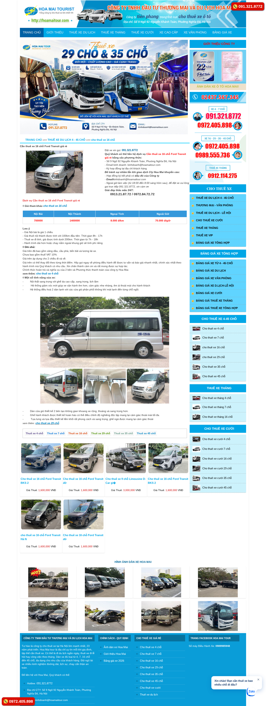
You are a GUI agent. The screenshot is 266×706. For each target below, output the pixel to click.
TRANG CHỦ (32, 32)
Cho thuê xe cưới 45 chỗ (217, 487)
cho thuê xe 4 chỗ (47, 273)
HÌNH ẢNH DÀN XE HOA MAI (133, 561)
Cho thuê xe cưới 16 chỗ (217, 458)
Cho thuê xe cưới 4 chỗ (216, 439)
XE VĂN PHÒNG (195, 32)
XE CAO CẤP (168, 32)
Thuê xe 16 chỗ (77, 433)
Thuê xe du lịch (149, 694)
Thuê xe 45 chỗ (146, 433)
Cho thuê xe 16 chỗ (151, 660)
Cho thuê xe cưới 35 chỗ (217, 477)
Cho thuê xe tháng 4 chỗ (216, 397)
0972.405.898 (21, 701)
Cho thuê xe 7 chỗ (213, 337)
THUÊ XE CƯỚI (142, 32)
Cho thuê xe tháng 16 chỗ (217, 416)
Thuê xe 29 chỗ (100, 433)
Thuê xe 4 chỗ (34, 433)
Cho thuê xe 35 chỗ (213, 366)
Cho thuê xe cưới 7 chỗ (216, 448)
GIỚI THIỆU (55, 32)
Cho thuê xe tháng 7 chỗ (216, 407)
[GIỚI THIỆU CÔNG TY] (203, 66)
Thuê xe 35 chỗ (123, 433)
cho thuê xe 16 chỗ (55, 205)
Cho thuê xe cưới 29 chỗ (217, 468)
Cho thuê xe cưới (150, 687)
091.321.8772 (130, 150)
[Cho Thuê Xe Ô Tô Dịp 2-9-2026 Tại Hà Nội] (104, 87)
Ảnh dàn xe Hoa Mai (116, 647)
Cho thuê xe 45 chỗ (213, 376)
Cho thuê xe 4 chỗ (213, 328)
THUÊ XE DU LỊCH (82, 32)
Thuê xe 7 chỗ (56, 433)
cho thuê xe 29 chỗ (47, 423)
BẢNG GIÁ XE (222, 32)
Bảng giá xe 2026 (114, 660)
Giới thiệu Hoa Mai (115, 653)
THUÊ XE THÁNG (113, 32)
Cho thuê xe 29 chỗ (151, 667)
